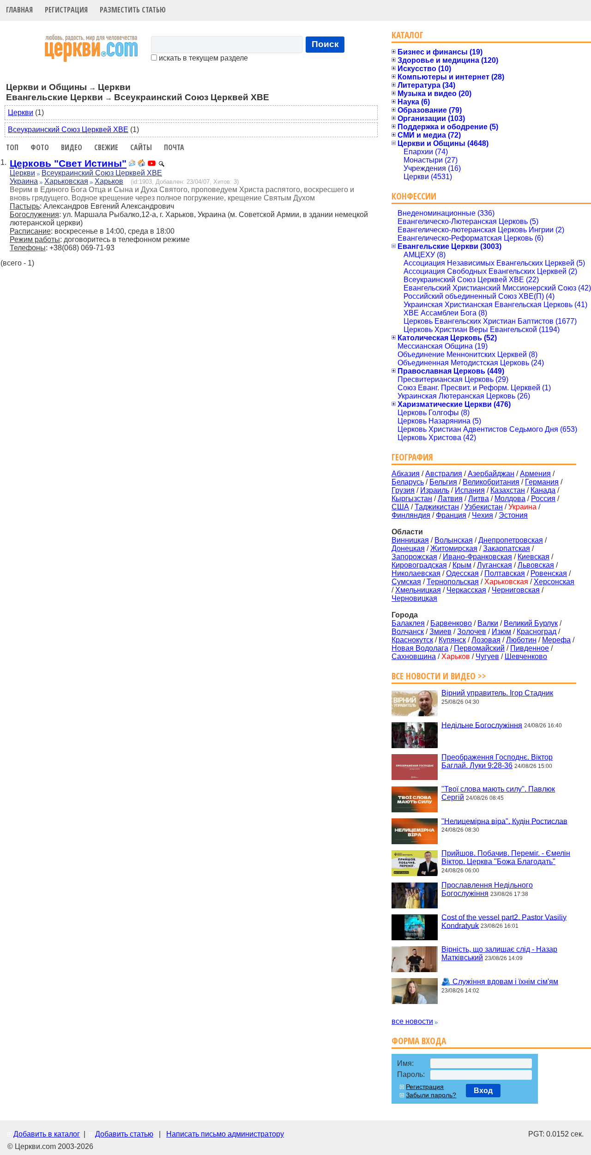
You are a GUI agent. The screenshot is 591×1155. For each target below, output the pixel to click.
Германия (542, 482)
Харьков (109, 181)
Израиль (434, 490)
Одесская (462, 573)
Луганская (494, 565)
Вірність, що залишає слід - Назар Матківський (499, 953)
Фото (39, 147)
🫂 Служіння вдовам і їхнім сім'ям (499, 982)
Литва (478, 498)
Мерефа (556, 640)
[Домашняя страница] (141, 164)
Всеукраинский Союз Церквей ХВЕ (68, 129)
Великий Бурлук (531, 623)
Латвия (450, 498)
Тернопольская (453, 582)
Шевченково (526, 656)
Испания (470, 490)
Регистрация (66, 10)
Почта (174, 147)
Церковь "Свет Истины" (68, 163)
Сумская (406, 582)
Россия (543, 498)
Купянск (452, 640)
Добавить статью (124, 1134)
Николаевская (416, 573)
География (412, 457)
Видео (71, 147)
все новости (412, 1021)
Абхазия (406, 474)
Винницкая (410, 540)
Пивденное (529, 648)
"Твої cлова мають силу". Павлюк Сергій (498, 793)
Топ (12, 147)
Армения (535, 474)
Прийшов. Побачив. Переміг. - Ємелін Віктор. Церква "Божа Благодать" (505, 857)
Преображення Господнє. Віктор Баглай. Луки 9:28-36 (497, 761)
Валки (487, 623)
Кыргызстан (412, 498)
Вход (483, 1091)
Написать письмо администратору (225, 1134)
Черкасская (466, 590)
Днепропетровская (510, 540)
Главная (19, 10)
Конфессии (414, 196)
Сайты (141, 147)
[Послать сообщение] (132, 164)
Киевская (533, 557)
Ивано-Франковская (477, 557)
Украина (24, 181)
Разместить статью (133, 10)
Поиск (325, 44)
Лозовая (486, 640)
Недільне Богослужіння (481, 725)
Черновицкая (414, 598)
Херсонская (554, 582)
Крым (461, 565)
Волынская (453, 540)
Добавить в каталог (46, 1134)
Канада (543, 490)
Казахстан (507, 490)
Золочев (471, 631)
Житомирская (453, 548)
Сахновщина (414, 656)
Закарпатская (506, 548)
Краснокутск (412, 640)
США (400, 507)
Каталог (407, 35)
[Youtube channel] (152, 164)
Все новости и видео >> (439, 676)
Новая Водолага (420, 648)
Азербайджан (491, 474)
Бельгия (443, 482)
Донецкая (408, 548)
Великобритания (491, 482)
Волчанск (408, 631)
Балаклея (408, 623)
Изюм (501, 631)
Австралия (443, 474)
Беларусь (408, 482)
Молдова (510, 498)
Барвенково (451, 623)
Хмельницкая (418, 590)
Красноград (536, 631)
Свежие (106, 147)
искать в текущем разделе (202, 58)
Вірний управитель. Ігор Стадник (497, 693)
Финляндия (411, 515)
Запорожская (414, 557)
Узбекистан (483, 507)
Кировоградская (419, 565)
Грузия (403, 490)
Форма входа (419, 1040)
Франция (451, 515)
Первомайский (479, 648)
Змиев (440, 631)
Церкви (20, 112)
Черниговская (516, 590)
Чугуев (487, 656)
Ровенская (549, 573)
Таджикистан (437, 507)
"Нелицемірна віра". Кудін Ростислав (504, 821)
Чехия (482, 515)
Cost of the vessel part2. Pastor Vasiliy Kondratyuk (504, 921)
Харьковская (66, 181)
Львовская (536, 565)
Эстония (513, 515)
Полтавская (504, 573)
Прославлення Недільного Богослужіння (487, 889)
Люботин (521, 640)
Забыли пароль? (431, 1095)
